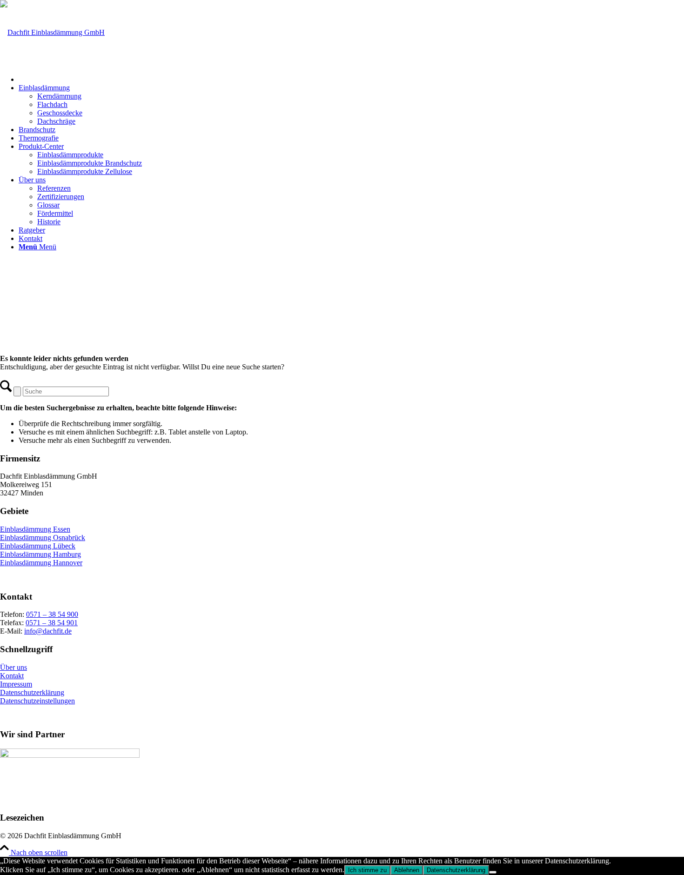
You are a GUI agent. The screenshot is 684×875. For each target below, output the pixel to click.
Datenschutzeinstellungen (37, 701)
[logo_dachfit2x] (52, 32)
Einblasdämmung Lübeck (37, 546)
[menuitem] (351, 78)
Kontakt (12, 676)
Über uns (13, 667)
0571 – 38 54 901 (52, 623)
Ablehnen (406, 870)
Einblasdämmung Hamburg (40, 554)
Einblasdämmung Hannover (41, 563)
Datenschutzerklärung (32, 692)
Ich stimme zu (367, 870)
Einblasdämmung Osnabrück (42, 537)
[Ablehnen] (492, 872)
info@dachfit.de (48, 631)
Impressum (16, 684)
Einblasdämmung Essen (35, 529)
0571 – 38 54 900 (52, 614)
